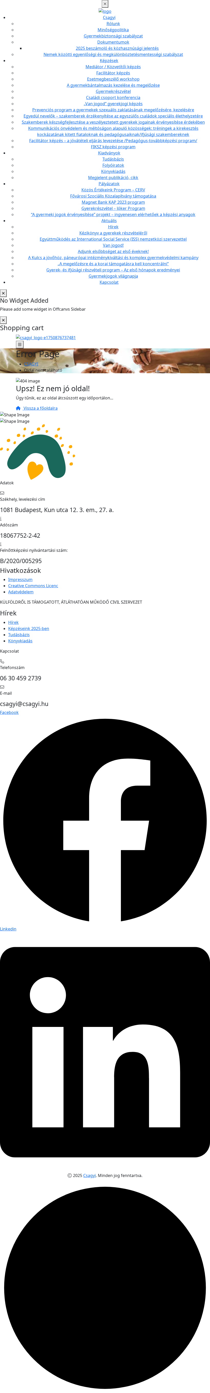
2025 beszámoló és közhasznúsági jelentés (117, 48)
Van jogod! (113, 245)
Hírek (113, 227)
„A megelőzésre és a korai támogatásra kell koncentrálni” (113, 264)
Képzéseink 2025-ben (28, 628)
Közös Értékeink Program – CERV (113, 190)
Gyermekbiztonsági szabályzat (113, 36)
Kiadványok (109, 153)
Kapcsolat (109, 282)
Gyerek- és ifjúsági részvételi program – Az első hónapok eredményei (113, 270)
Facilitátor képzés (113, 73)
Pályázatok (109, 184)
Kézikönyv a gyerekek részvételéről (113, 233)
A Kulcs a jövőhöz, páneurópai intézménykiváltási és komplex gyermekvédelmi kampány (113, 257)
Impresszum (20, 579)
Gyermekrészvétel (113, 91)
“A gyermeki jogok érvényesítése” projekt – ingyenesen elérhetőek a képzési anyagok (113, 214)
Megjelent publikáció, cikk (113, 177)
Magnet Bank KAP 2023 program (113, 202)
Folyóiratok (113, 165)
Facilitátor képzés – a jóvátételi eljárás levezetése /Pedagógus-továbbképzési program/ (113, 140)
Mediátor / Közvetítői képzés (113, 67)
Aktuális (109, 220)
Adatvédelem (21, 592)
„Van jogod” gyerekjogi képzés (113, 103)
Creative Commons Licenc (33, 585)
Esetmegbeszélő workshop (113, 79)
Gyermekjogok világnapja (113, 276)
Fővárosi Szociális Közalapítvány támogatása (113, 196)
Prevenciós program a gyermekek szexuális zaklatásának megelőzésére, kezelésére (113, 110)
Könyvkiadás (113, 171)
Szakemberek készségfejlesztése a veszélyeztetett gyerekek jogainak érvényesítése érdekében (113, 122)
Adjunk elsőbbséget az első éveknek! (113, 251)
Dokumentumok (113, 42)
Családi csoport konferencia (113, 97)
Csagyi (109, 17)
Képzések (109, 60)
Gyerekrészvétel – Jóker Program (113, 208)
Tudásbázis (113, 159)
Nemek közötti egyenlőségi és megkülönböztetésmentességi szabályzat (113, 54)
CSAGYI (31, 364)
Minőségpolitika (113, 30)
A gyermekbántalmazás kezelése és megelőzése (113, 85)
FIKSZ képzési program (113, 147)
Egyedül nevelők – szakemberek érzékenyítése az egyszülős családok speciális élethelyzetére (113, 116)
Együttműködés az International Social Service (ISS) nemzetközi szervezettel (113, 239)
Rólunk (113, 23)
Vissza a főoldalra (40, 408)
